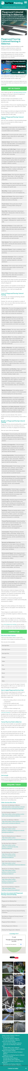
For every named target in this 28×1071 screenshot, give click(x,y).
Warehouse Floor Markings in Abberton (12, 1065)
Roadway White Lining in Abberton (11, 1047)
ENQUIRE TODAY (14, 785)
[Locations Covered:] (1, 2)
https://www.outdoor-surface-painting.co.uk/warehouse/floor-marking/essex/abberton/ (9, 881)
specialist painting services (20, 92)
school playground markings (10, 624)
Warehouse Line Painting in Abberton (12, 1064)
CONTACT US (14, 632)
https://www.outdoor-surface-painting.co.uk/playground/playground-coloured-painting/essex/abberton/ (13, 830)
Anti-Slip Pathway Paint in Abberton (11, 1059)
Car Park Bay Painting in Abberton (11, 1038)
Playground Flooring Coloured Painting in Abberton (13, 1052)
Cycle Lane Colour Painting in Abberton (12, 1043)
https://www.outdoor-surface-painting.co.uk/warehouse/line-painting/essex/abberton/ (9, 872)
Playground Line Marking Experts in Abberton (13, 1055)
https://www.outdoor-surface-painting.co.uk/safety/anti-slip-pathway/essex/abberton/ (9, 855)
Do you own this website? (11, 944)
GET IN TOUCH (14, 88)
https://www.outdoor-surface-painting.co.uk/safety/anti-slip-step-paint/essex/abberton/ (10, 847)
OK (21, 944)
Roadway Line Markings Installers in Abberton (14, 1049)
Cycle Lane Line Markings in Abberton (12, 1044)
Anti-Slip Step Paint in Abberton (10, 1058)
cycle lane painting (5, 712)
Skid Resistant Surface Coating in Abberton (13, 1061)
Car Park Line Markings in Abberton (11, 1040)
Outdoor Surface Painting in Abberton (11, 1035)
